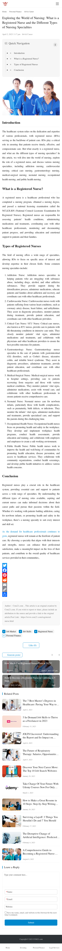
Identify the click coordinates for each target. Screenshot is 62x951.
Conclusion (19, 70)
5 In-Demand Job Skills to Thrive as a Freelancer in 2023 (40, 719)
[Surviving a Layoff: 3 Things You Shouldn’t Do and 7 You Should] (11, 821)
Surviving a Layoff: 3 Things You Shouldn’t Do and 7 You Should (40, 818)
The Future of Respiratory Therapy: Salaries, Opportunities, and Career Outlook (40, 752)
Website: (9, 906)
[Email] (31, 584)
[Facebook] (31, 570)
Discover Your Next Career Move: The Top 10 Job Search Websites (40, 768)
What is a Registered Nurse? (26, 58)
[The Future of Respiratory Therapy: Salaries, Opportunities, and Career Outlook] (11, 755)
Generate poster (13, 654)
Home (4, 11)
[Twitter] (31, 565)
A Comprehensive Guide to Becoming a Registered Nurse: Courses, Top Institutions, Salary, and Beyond (40, 851)
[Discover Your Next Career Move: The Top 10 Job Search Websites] (11, 771)
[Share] (31, 594)
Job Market (11, 631)
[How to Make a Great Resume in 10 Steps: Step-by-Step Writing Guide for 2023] (11, 805)
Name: (9, 891)
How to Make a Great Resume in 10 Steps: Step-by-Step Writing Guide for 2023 (40, 802)
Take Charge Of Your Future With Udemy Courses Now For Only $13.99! (41, 785)
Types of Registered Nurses (26, 64)
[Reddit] (31, 579)
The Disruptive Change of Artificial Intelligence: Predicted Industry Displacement (40, 835)
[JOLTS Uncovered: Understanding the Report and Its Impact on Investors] (11, 738)
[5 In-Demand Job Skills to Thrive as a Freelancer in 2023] (11, 722)
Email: (9, 899)
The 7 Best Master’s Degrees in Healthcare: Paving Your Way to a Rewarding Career (40, 702)
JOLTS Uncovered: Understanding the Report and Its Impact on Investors (41, 735)
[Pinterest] (31, 575)
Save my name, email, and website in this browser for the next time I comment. (31, 913)
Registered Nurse (45, 631)
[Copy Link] (31, 589)
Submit (31, 922)
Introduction (19, 53)
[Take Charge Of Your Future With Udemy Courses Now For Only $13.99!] (11, 788)
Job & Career (27, 34)
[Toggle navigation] (57, 4)
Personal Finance (13, 635)
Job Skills (27, 631)
